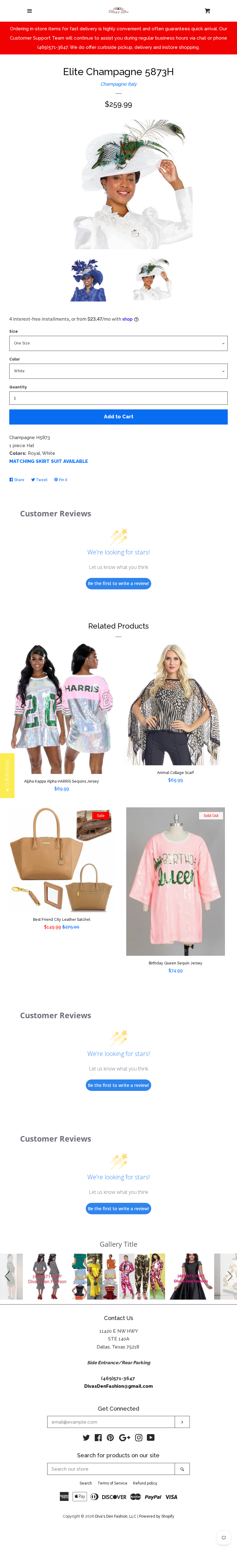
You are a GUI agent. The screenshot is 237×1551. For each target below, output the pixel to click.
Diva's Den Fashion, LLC (115, 1516)
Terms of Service (112, 1483)
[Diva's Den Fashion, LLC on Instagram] (139, 1439)
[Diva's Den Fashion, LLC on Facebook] (98, 1439)
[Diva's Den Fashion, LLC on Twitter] (86, 1439)
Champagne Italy (118, 84)
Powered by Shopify (156, 1516)
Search (86, 1483)
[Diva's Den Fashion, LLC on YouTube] (151, 1439)
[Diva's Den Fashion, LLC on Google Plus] (124, 1439)
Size (13, 331)
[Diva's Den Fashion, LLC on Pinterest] (110, 1439)
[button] (8, 1277)
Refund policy (145, 1483)
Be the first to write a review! (118, 583)
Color (14, 359)
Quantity (18, 387)
